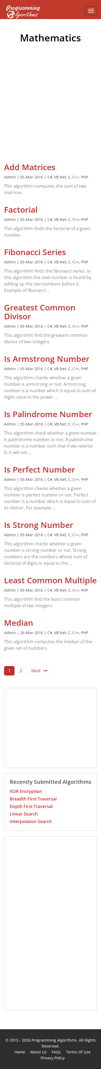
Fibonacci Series (35, 252)
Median (18, 622)
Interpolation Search (31, 821)
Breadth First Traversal (33, 799)
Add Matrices (29, 167)
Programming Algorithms (54, 1040)
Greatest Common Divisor (39, 312)
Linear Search (24, 814)
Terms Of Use (78, 1051)
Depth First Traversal (31, 806)
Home (20, 1051)
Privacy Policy (53, 1057)
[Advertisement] (50, 109)
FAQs (56, 1051)
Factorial (20, 209)
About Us (38, 1051)
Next (36, 671)
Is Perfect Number (39, 469)
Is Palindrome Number (48, 414)
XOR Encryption (26, 791)
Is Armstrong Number (46, 358)
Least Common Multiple (50, 580)
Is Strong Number (38, 524)
